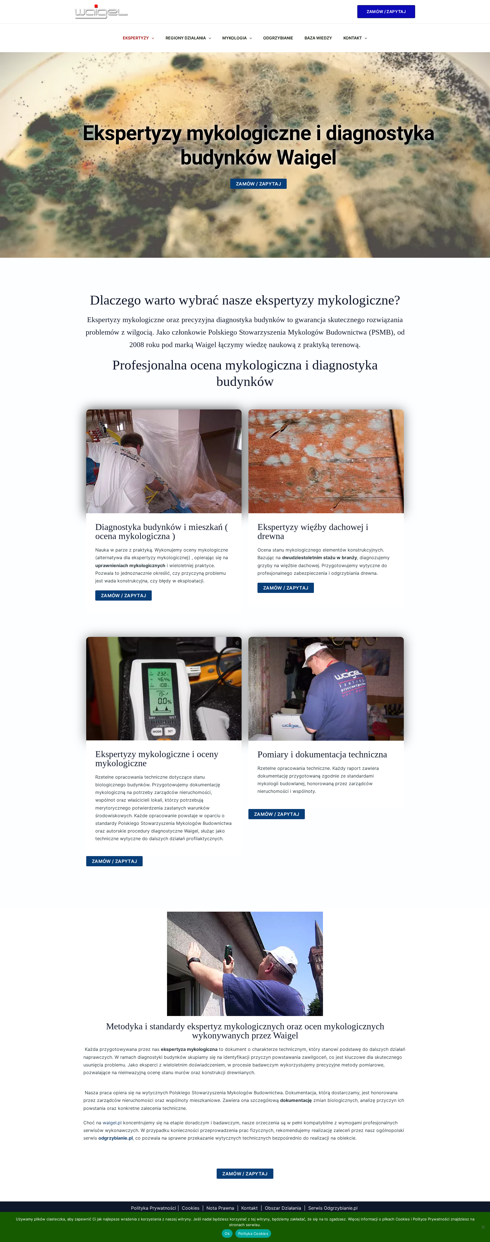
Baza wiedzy (318, 37)
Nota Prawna (220, 1208)
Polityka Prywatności (153, 1208)
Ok (227, 1233)
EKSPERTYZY (136, 37)
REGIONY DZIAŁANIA (186, 37)
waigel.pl (112, 1122)
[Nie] (483, 1227)
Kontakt (352, 37)
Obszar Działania (283, 1208)
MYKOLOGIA (234, 37)
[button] (386, 11)
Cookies (190, 1208)
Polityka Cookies (253, 1233)
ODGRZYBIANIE (278, 37)
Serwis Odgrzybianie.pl (333, 1208)
